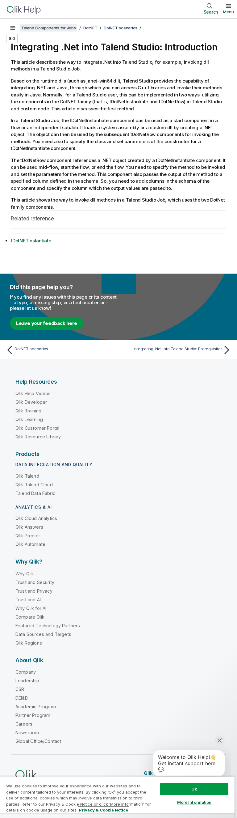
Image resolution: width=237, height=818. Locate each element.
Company (25, 672)
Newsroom (27, 732)
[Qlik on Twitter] (192, 773)
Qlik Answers (29, 527)
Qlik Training (28, 410)
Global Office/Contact (38, 741)
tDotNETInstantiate (31, 241)
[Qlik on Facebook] (215, 773)
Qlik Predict (27, 535)
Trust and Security (34, 582)
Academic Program (35, 706)
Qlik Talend (27, 476)
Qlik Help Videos (33, 393)
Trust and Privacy (33, 591)
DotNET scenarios (120, 27)
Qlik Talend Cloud (34, 484)
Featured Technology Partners (47, 625)
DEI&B (21, 698)
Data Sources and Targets (43, 634)
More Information (194, 802)
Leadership (27, 680)
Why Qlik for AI (30, 608)
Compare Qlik (29, 617)
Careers (23, 723)
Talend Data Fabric (35, 493)
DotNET (90, 27)
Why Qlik (24, 573)
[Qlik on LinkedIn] (204, 773)
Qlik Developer (31, 402)
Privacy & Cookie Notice (103, 809)
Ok (194, 788)
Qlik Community (162, 773)
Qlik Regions (28, 642)
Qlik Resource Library (38, 436)
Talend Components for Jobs (48, 27)
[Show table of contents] (12, 28)
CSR (19, 689)
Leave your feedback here (46, 323)
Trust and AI (28, 599)
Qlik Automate (30, 544)
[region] (117, 797)
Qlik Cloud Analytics (36, 518)
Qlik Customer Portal (37, 428)
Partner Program (32, 715)
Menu (228, 11)
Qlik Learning (29, 419)
